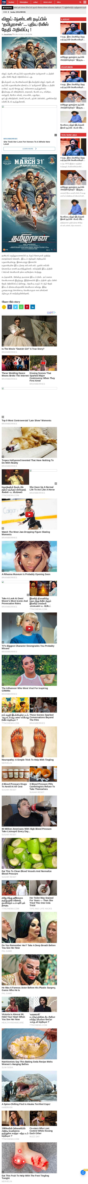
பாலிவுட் (35, 2)
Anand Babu (8, 34)
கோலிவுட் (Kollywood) (18, 12)
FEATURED (67, 67)
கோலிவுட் (11, 2)
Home (5, 12)
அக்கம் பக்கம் (47, 2)
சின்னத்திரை (24, 2)
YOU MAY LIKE (69, 135)
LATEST (65, 19)
